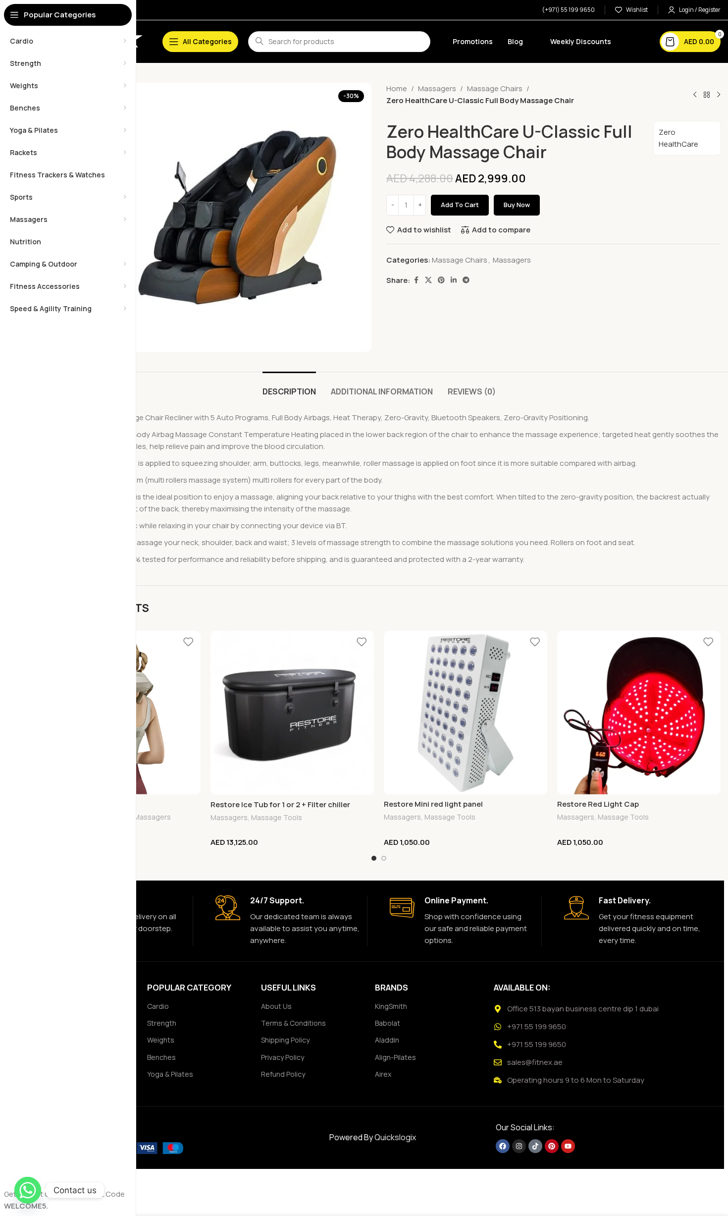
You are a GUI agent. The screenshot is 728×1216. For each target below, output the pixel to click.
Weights (160, 1040)
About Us (276, 1006)
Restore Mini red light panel (433, 804)
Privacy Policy (282, 1057)
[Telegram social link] (466, 280)
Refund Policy (283, 1074)
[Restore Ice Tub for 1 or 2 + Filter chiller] (292, 713)
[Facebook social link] (416, 280)
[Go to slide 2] (383, 858)
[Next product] (719, 95)
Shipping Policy (285, 1040)
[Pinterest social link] (441, 280)
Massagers (437, 88)
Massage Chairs (494, 88)
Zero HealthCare (678, 138)
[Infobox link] (287, 920)
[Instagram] (519, 1146)
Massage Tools (276, 817)
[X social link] (428, 280)
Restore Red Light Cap (598, 804)
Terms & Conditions (293, 1023)
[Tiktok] (535, 1146)
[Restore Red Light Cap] (639, 712)
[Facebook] (503, 1146)
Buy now (517, 204)
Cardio (158, 1006)
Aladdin (387, 1040)
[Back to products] (707, 95)
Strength (161, 1023)
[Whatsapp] (27, 1190)
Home (396, 88)
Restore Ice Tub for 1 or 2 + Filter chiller (280, 804)
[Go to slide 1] (373, 858)
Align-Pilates (395, 1057)
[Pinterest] (552, 1146)
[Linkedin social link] (454, 280)
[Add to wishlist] (188, 642)
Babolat (387, 1023)
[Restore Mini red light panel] (465, 712)
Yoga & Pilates (170, 1074)
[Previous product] (695, 95)
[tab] (289, 387)
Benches (161, 1057)
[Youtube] (568, 1146)
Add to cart (460, 204)
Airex (383, 1074)
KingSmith (391, 1006)
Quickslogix (395, 1137)
